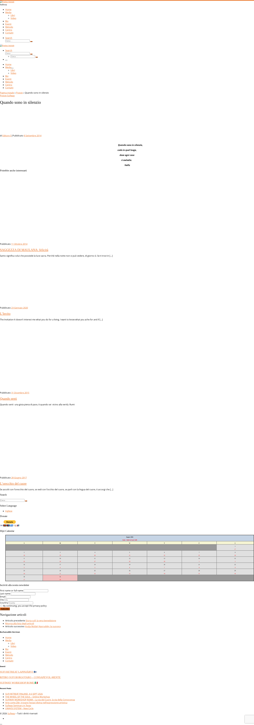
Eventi (8, 652)
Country (4, 602)
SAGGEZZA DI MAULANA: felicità (24, 250)
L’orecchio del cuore (13, 483)
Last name (5, 593)
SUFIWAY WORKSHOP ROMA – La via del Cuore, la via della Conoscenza (40, 699)
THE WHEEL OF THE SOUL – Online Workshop (27, 696)
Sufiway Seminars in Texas (18, 705)
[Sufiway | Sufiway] (7, 2)
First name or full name (11, 590)
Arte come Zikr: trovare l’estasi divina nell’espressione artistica (36, 702)
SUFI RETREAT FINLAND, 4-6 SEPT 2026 (24, 693)
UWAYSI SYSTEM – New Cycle (19, 708)
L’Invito (5, 313)
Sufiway (11, 713)
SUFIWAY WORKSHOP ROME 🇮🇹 (19, 682)
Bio (6, 649)
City (2, 599)
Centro (8, 657)
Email (2, 596)
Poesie (19, 92)
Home (8, 637)
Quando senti (8, 398)
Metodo (9, 655)
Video (13, 646)
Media (8, 640)
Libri (13, 643)
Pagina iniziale (7, 92)
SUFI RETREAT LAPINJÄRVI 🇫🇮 (18, 671)
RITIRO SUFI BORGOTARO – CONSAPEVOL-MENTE (30, 677)
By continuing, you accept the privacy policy (25, 605)
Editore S (6, 135)
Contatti (9, 660)
